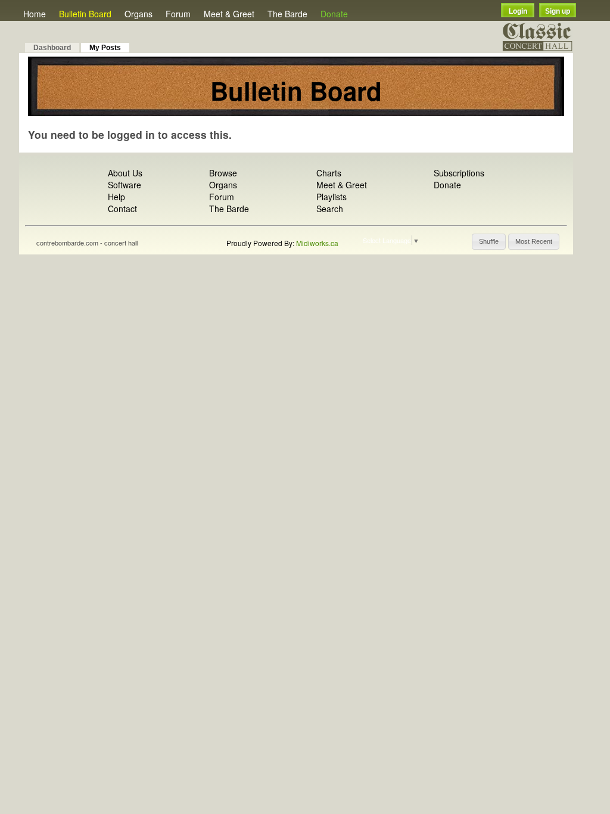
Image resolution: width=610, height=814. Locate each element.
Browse (223, 173)
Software (124, 185)
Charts (328, 173)
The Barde (287, 14)
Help (116, 197)
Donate (334, 14)
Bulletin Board (85, 14)
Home (34, 14)
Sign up (557, 11)
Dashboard (52, 48)
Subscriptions (459, 173)
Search (329, 209)
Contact (122, 209)
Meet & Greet (229, 14)
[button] (489, 241)
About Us (125, 173)
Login (518, 11)
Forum (178, 14)
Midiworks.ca (317, 243)
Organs (138, 14)
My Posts (105, 48)
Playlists (331, 197)
